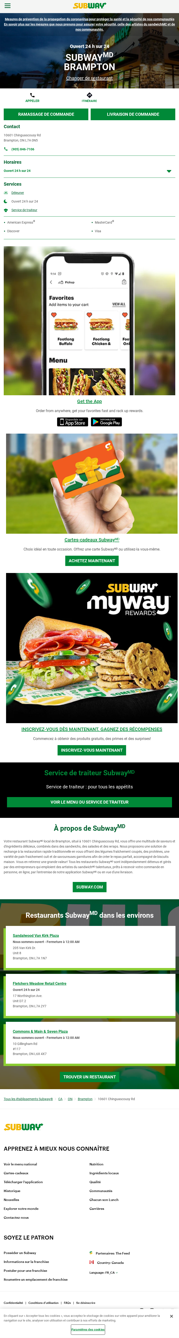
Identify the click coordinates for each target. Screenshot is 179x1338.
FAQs (67, 1303)
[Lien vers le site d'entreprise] (23, 1142)
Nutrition (96, 1164)
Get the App (89, 401)
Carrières (97, 1209)
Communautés (101, 1191)
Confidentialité (13, 1303)
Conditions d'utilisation (43, 1303)
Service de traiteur (24, 210)
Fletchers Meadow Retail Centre (39, 983)
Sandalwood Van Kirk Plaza (36, 935)
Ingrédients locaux (104, 1173)
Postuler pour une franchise (25, 1271)
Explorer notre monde (21, 1209)
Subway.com (89, 887)
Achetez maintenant (92, 560)
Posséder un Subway (20, 1253)
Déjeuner (17, 193)
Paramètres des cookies (88, 1329)
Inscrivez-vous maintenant (92, 750)
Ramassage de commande (46, 114)
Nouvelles (11, 1200)
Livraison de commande (133, 114)
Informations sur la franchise (26, 1262)
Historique (12, 1191)
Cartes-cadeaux (16, 1173)
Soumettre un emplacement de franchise (36, 1279)
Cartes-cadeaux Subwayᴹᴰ (92, 540)
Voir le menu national (20, 1164)
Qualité (95, 1182)
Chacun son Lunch (104, 1200)
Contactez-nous (16, 1217)
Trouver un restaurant (89, 1076)
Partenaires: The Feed (113, 1253)
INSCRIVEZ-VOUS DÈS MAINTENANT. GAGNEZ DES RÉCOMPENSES (91, 729)
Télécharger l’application (23, 1182)
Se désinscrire (85, 1303)
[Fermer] (171, 1316)
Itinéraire (89, 101)
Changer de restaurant (89, 78)
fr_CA (102, 1272)
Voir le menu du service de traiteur (89, 802)
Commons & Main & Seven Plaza (40, 1031)
